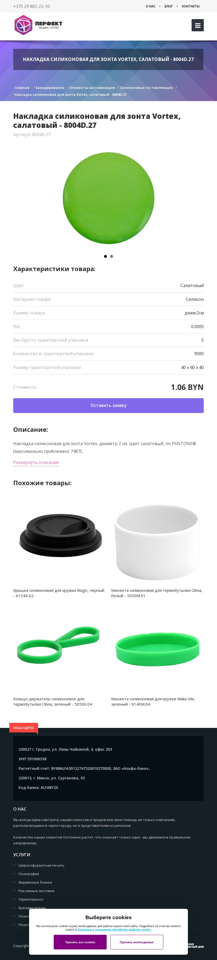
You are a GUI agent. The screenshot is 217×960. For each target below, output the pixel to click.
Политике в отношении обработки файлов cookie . (114, 929)
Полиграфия (29, 873)
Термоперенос (31, 899)
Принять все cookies (80, 942)
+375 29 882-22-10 (31, 6)
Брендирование (32, 907)
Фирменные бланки (35, 882)
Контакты (191, 6)
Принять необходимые (136, 942)
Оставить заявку (109, 405)
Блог (169, 6)
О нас (150, 6)
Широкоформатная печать (42, 865)
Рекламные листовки (36, 890)
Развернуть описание (36, 462)
